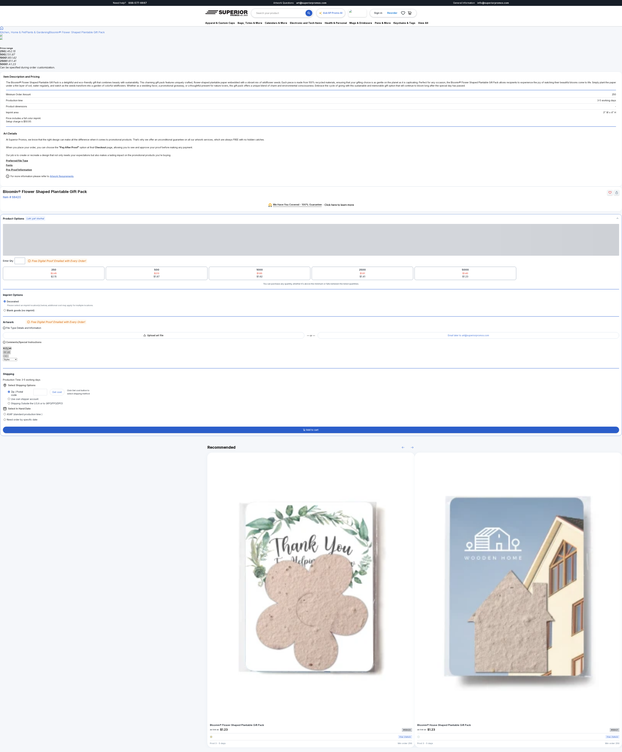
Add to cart (312, 429)
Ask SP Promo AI (332, 13)
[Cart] (410, 13)
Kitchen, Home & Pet (13, 32)
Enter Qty (8, 260)
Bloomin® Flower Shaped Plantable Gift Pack (77, 32)
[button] (311, 218)
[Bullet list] (5, 352)
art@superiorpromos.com (311, 2)
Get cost (57, 392)
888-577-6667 (137, 2)
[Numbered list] (9, 352)
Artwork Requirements (62, 176)
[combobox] (280, 13)
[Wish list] (403, 13)
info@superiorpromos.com (493, 2)
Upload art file (155, 335)
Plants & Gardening (37, 32)
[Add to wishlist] (610, 192)
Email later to (468, 335)
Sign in (378, 12)
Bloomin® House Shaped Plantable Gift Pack (444, 725)
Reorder (392, 12)
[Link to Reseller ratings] (357, 13)
